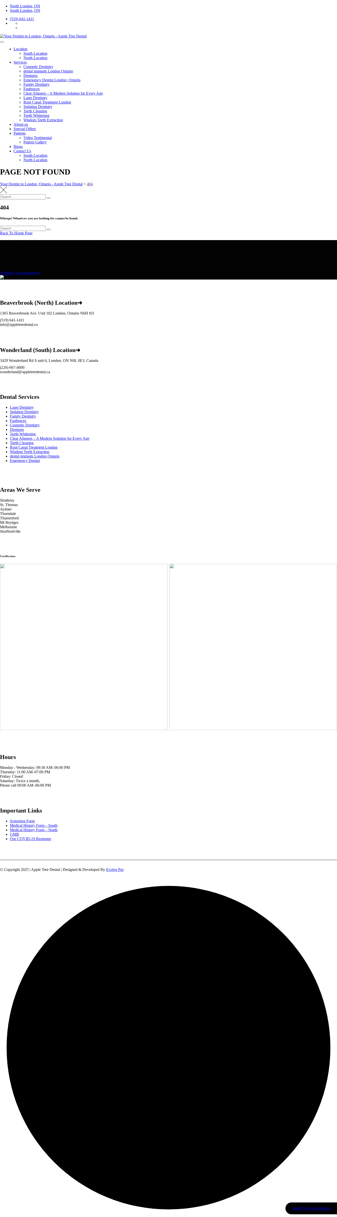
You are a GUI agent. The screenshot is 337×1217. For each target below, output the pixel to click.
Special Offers (25, 129)
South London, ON (25, 10)
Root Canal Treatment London (47, 102)
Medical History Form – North (33, 830)
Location (20, 49)
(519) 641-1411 (22, 19)
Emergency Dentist (25, 461)
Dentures (30, 75)
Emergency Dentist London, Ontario (51, 80)
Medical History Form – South (33, 825)
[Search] (49, 198)
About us (21, 124)
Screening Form (22, 821)
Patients (20, 133)
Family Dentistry (36, 84)
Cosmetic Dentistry (38, 67)
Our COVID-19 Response (30, 839)
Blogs (18, 146)
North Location (35, 58)
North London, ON (25, 6)
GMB (14, 834)
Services (20, 62)
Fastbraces (31, 89)
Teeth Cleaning (35, 111)
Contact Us (22, 151)
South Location (35, 53)
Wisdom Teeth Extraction (43, 120)
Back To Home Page (16, 233)
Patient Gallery (35, 142)
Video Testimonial (37, 138)
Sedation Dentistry (37, 107)
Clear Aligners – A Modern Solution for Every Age (63, 93)
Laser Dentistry (35, 98)
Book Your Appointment (311, 1208)
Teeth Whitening (36, 115)
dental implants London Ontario (48, 71)
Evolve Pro (115, 869)
